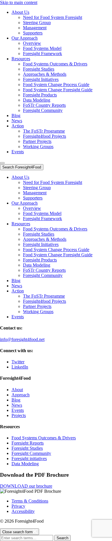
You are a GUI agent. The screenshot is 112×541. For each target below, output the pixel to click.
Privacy (18, 506)
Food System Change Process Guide (56, 84)
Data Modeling (36, 100)
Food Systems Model (42, 48)
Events (17, 151)
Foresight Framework (42, 53)
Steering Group (37, 22)
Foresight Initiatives (41, 79)
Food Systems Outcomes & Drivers (55, 63)
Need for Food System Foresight (52, 17)
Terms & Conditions (29, 501)
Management (35, 27)
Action (17, 125)
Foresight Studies (38, 69)
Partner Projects (37, 141)
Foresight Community (43, 110)
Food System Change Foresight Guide (57, 89)
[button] (2, 163)
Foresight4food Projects (44, 136)
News (16, 120)
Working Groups (38, 146)
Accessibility (23, 511)
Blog (15, 115)
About (17, 389)
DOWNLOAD (26, 486)
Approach (20, 394)
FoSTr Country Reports (44, 105)
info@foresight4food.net (22, 339)
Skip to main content (18, 2)
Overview (32, 43)
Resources (20, 58)
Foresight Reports (27, 443)
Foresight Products (40, 94)
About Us (20, 12)
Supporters (33, 32)
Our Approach (24, 38)
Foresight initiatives (29, 458)
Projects (18, 415)
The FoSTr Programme (44, 131)
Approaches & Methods (44, 74)
